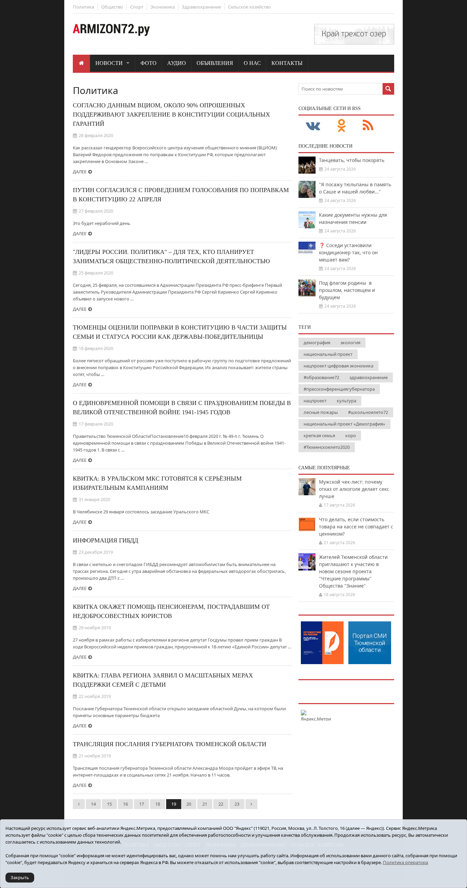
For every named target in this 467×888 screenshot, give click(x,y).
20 (188, 804)
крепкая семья (319, 435)
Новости (109, 63)
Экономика (162, 7)
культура (346, 401)
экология (350, 342)
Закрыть (20, 877)
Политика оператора (405, 862)
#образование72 (321, 377)
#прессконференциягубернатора (339, 389)
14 (93, 804)
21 (204, 804)
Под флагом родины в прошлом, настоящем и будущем (347, 290)
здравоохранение (368, 377)
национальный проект (328, 354)
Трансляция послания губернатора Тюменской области (169, 744)
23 (237, 804)
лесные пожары (321, 412)
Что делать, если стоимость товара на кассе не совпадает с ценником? (356, 526)
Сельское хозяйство (249, 7)
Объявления (215, 63)
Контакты (287, 63)
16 (125, 804)
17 (141, 804)
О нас (252, 63)
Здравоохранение (201, 7)
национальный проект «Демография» (344, 424)
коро (350, 435)
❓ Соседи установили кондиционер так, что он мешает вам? (348, 252)
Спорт (136, 7)
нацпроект (315, 401)
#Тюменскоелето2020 (327, 447)
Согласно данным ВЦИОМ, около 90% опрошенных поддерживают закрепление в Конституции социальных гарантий (171, 114)
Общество (112, 7)
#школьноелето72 (368, 412)
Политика (83, 7)
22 (220, 804)
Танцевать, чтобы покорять (351, 160)
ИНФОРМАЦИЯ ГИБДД (105, 540)
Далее (79, 172)
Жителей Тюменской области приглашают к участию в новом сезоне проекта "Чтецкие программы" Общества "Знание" (353, 571)
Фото (149, 63)
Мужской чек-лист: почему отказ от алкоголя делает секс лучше (354, 489)
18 (157, 804)
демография (317, 342)
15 (109, 804)
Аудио (176, 63)
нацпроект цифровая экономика (338, 366)
